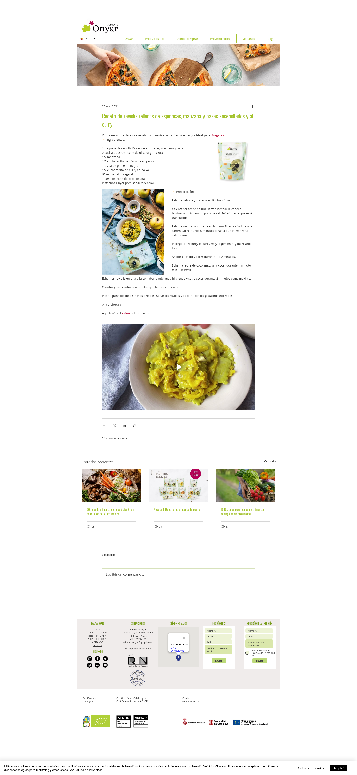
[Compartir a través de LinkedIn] (124, 425)
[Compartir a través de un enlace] (134, 425)
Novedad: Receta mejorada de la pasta (177, 509)
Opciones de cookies (310, 768)
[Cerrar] (352, 768)
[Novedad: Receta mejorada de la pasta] (178, 485)
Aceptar (338, 768)
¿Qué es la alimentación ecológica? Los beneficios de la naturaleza (110, 512)
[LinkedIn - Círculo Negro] (97, 665)
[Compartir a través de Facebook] (104, 425)
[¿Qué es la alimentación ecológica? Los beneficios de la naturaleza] (111, 485)
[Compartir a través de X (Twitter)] (114, 425)
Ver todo (270, 461)
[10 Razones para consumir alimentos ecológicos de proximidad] (245, 485)
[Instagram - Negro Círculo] (89, 658)
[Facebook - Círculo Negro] (97, 658)
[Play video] (178, 367)
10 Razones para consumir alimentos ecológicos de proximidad (242, 512)
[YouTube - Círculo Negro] (105, 665)
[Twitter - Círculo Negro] (105, 658)
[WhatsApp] (89, 665)
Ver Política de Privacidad (86, 770)
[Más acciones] (252, 106)
